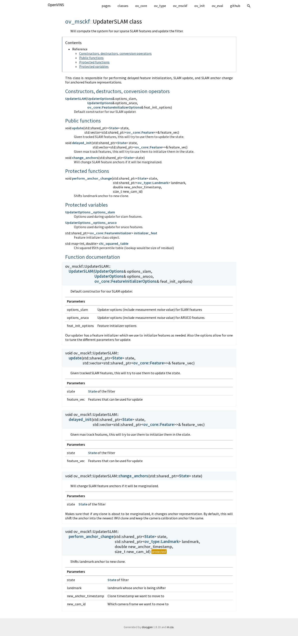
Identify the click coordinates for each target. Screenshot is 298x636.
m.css (170, 627)
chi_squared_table (113, 243)
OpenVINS (56, 4)
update (77, 128)
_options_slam (103, 212)
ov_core (141, 5)
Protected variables (94, 66)
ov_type (160, 5)
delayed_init (81, 143)
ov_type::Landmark (153, 182)
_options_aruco (104, 222)
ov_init (199, 5)
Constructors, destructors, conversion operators (115, 53)
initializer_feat (145, 233)
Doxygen (147, 627)
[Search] (249, 5)
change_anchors (85, 157)
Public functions (91, 58)
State (113, 128)
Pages (106, 5)
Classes (123, 5)
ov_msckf (180, 5)
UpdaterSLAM (75, 98)
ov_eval (217, 5)
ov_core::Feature (140, 132)
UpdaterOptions (99, 98)
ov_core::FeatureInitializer (110, 233)
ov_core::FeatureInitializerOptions (114, 107)
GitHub (235, 5)
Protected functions (94, 62)
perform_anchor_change (92, 178)
